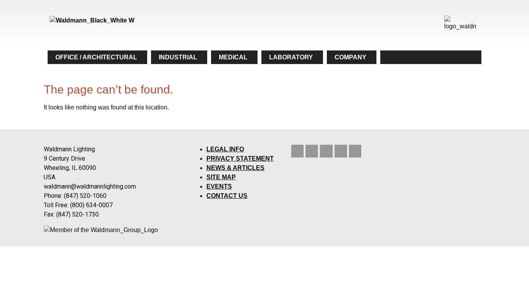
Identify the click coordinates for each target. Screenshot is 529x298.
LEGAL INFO (225, 149)
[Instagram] (341, 151)
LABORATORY (291, 57)
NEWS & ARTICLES (235, 168)
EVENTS (219, 186)
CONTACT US (226, 195)
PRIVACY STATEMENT (240, 158)
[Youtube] (326, 151)
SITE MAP (221, 177)
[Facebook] (355, 151)
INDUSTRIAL (178, 57)
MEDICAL (233, 57)
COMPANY (350, 57)
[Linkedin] (297, 151)
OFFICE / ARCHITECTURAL (96, 57)
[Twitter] (312, 151)
